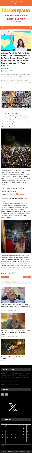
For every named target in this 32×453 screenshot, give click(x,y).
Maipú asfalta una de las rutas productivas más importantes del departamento (28, 277)
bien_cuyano (14, 71)
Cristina (13, 273)
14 (19, 434)
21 (19, 437)
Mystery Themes (25, 451)
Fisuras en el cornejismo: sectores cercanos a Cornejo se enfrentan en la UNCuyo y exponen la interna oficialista (15, 332)
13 (15, 434)
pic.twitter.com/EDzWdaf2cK (15, 194)
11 (7, 434)
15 (23, 434)
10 (2, 434)
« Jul (3, 445)
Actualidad (4, 68)
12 (11, 434)
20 (15, 437)
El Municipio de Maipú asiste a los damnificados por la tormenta (15, 357)
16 (28, 434)
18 (7, 437)
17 (2, 437)
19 (11, 437)
